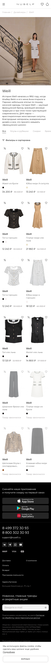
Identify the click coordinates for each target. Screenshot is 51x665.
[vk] (4, 544)
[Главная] (25, 4)
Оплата (5, 565)
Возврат (5, 570)
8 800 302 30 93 (15, 532)
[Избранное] (42, 4)
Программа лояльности (13, 575)
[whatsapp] (15, 544)
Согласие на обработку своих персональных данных (23, 616)
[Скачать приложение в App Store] (25, 501)
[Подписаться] (45, 608)
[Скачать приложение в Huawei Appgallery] (25, 516)
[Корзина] (47, 4)
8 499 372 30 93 (15, 528)
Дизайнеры (19, 12)
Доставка (6, 560)
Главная (6, 12)
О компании (31, 560)
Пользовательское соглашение (16, 641)
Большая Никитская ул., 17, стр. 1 (16, 586)
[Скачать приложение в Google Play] (25, 508)
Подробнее (9, 652)
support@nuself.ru (11, 537)
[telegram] (10, 544)
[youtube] (20, 544)
